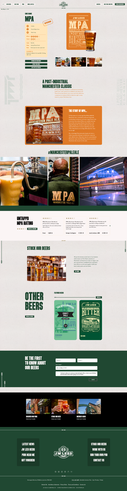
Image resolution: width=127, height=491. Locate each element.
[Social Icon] (55, 472)
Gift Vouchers (28, 460)
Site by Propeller (80, 487)
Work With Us (98, 449)
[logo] (63, 4)
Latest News (28, 444)
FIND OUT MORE (30, 419)
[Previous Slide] (11, 181)
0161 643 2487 (75, 480)
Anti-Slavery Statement (53, 484)
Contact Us (98, 460)
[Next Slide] (115, 181)
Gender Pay (44, 484)
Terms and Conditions (73, 484)
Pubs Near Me (28, 455)
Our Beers (3, 9)
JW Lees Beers (28, 449)
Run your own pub (98, 455)
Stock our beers (99, 444)
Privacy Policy (63, 484)
